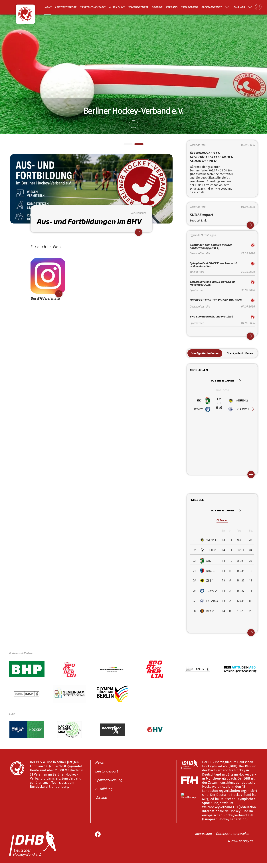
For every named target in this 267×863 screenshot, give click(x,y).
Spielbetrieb (189, 7)
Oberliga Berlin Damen (205, 353)
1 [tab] (125, 145)
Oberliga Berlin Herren (240, 353)
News (47, 7)
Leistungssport (65, 7)
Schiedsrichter (138, 7)
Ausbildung (116, 7)
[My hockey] (258, 7)
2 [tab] (136, 145)
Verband (171, 7)
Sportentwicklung (92, 7)
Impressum (203, 833)
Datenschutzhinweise (232, 833)
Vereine (157, 7)
